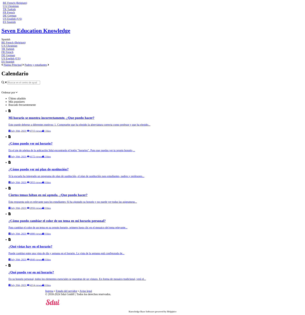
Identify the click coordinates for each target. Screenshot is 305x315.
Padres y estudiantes (36, 64)
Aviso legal (85, 291)
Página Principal (13, 64)
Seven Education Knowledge (35, 30)
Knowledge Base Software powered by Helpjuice (153, 311)
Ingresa (49, 291)
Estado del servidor (66, 291)
